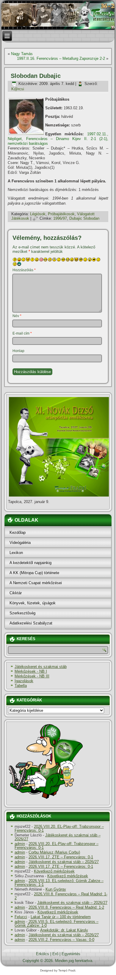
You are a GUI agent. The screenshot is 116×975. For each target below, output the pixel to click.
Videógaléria (20, 542)
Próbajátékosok (61, 214)
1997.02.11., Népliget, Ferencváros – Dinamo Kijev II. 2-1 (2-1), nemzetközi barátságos (58, 139)
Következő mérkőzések (54, 871)
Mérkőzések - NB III (32, 676)
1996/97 (60, 218)
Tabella (21, 685)
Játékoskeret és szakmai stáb (41, 666)
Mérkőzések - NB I (31, 671)
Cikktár (16, 593)
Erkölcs (42, 954)
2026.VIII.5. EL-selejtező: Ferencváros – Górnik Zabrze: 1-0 (56, 923)
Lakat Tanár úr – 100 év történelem (61, 917)
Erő (55, 954)
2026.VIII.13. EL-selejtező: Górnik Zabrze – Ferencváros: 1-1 (59, 882)
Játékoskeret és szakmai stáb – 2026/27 (58, 837)
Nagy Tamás (22, 54)
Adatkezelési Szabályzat (31, 623)
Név (16, 316)
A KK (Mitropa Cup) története (34, 573)
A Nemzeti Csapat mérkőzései (36, 583)
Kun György (56, 889)
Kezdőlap (18, 532)
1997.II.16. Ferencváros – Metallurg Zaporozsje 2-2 (61, 58)
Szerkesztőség (22, 613)
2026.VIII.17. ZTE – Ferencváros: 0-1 (61, 857)
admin (20, 843)
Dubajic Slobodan (84, 218)
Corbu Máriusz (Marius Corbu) (54, 852)
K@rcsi (17, 89)
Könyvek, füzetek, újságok (33, 603)
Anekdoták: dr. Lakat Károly (64, 930)
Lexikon (16, 552)
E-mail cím (22, 333)
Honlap (18, 351)
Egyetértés (71, 954)
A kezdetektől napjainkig (30, 562)
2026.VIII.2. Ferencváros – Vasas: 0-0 (61, 939)
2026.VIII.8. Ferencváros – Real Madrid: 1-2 (61, 896)
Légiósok (38, 214)
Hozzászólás (24, 270)
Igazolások (24, 681)
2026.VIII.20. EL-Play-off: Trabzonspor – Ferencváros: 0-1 (59, 828)
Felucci (21, 917)
